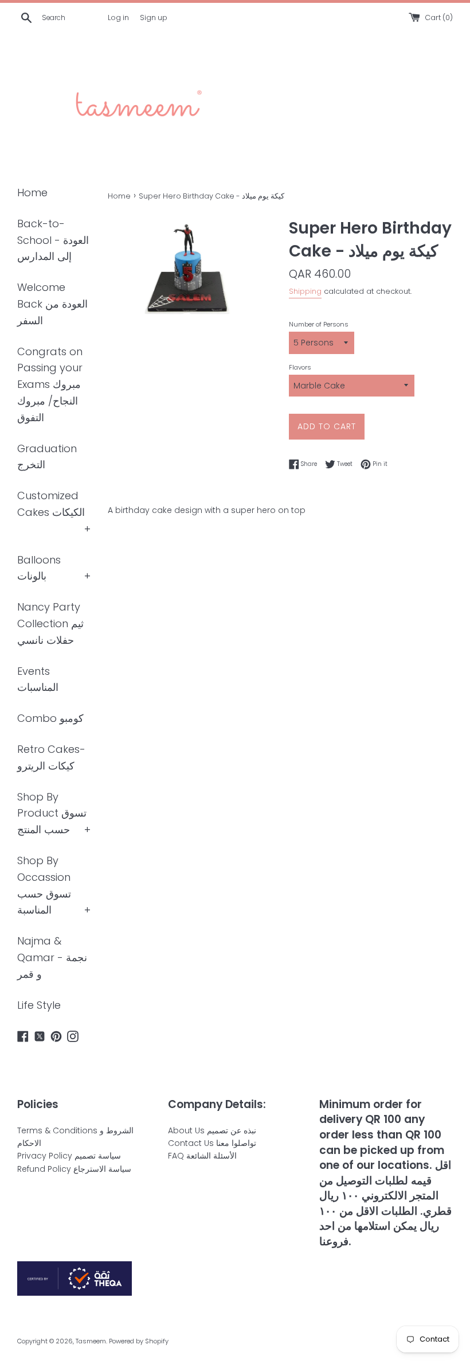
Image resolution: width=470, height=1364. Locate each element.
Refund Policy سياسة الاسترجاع (74, 1169)
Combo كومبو (50, 718)
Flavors (300, 367)
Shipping (305, 291)
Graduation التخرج (47, 456)
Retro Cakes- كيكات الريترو (51, 757)
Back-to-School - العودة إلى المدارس (53, 240)
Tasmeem (91, 1341)
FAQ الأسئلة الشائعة (202, 1155)
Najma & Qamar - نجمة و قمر (52, 957)
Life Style (39, 1005)
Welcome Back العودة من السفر (52, 304)
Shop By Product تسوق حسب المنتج (52, 813)
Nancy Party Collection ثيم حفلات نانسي (50, 623)
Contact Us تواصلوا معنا (212, 1143)
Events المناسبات (37, 679)
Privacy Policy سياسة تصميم (69, 1155)
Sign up (153, 17)
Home (32, 192)
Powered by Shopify (139, 1341)
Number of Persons (318, 324)
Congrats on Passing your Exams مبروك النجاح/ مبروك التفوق (50, 384)
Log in (118, 17)
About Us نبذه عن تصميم (212, 1130)
